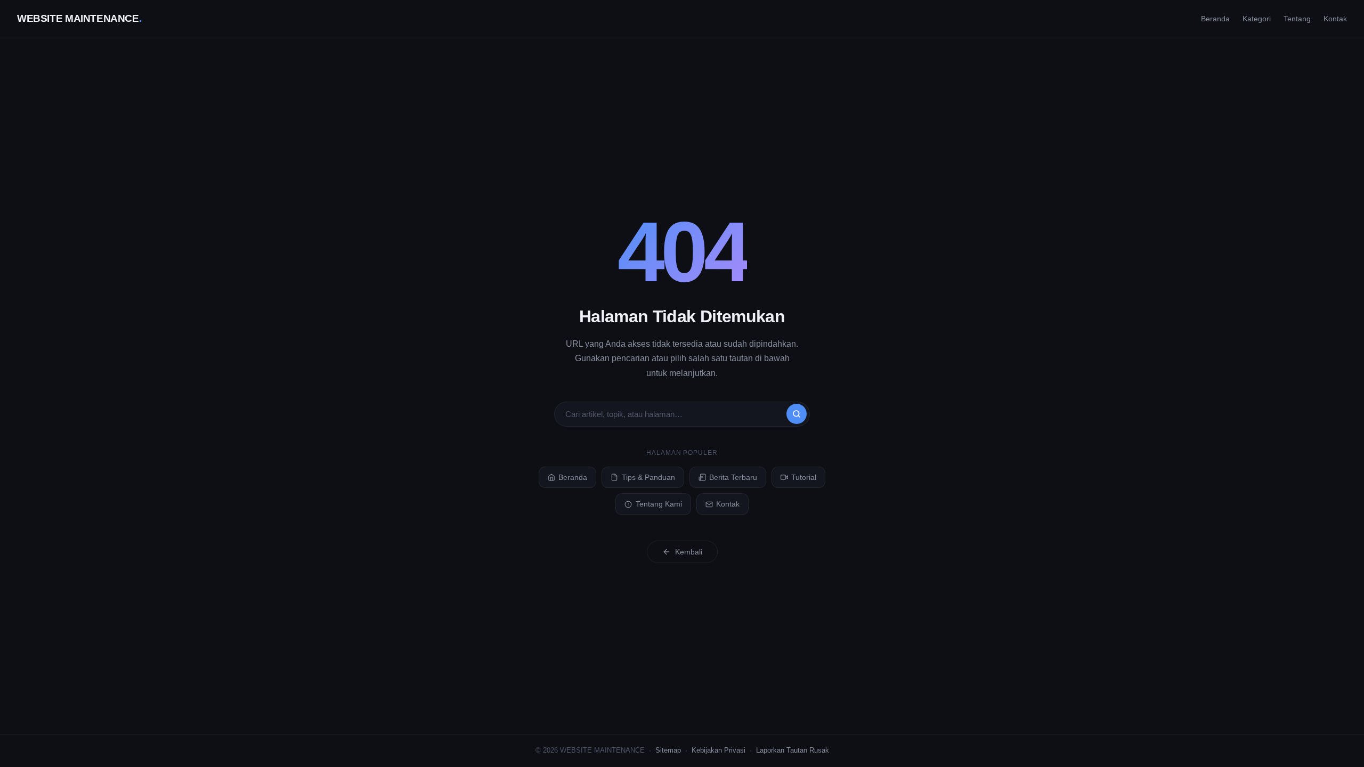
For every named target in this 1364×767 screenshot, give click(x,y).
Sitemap (668, 750)
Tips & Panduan (648, 477)
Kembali (688, 552)
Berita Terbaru (733, 477)
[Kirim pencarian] (796, 414)
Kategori (1257, 18)
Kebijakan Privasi (718, 750)
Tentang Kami (659, 504)
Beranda (1215, 18)
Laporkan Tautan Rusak (792, 750)
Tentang (1297, 18)
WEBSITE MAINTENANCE (79, 18)
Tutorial (803, 477)
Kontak (1335, 18)
